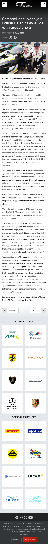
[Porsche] (35, 403)
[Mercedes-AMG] (12, 403)
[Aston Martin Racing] (12, 335)
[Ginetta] (35, 358)
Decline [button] (16, 540)
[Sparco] (35, 431)
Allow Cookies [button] (30, 540)
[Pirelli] (12, 431)
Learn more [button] (23, 534)
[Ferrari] (12, 358)
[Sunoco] (35, 454)
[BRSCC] (35, 476)
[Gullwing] (12, 499)
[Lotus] (12, 454)
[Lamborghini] (12, 380)
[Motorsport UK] (12, 476)
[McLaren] (35, 380)
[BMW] (35, 335)
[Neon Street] (35, 499)
